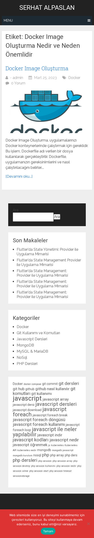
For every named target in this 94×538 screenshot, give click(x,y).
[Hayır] (88, 523)
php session (45, 461)
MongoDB (25, 345)
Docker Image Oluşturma (36, 68)
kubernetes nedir (26, 450)
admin (18, 78)
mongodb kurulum (22, 455)
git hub (18, 388)
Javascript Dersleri (32, 339)
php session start (38, 471)
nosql (37, 455)
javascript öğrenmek (30, 444)
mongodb (44, 450)
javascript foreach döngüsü (39, 419)
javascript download (27, 410)
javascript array (56, 399)
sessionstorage (21, 476)
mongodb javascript (62, 450)
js (49, 445)
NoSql (22, 357)
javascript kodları (31, 439)
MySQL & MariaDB (32, 351)
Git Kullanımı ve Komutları (38, 333)
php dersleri (25, 460)
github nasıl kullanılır (52, 388)
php (45, 454)
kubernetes (57, 445)
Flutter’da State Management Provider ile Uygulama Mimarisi (49, 262)
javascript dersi (23, 405)
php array (57, 455)
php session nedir (66, 466)
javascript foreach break (50, 415)
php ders (71, 455)
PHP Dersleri (27, 363)
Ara (15, 210)
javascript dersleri (56, 404)
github (29, 389)
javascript (27, 398)
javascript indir (49, 435)
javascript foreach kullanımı (39, 424)
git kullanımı (41, 393)
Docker (74, 78)
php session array (62, 461)
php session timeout (60, 471)
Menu (8, 20)
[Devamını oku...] (18, 176)
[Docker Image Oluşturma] (47, 112)
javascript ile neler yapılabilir (45, 432)
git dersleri (69, 383)
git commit (50, 384)
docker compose (32, 384)
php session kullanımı (43, 466)
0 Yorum (18, 83)
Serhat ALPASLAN (47, 8)
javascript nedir (64, 439)
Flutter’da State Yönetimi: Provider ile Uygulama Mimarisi (47, 251)
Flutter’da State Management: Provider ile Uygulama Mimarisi (42, 273)
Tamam (48, 531)
